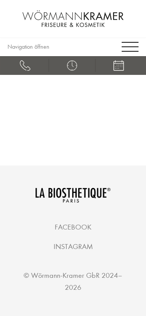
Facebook (73, 227)
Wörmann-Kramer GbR (65, 275)
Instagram (73, 246)
